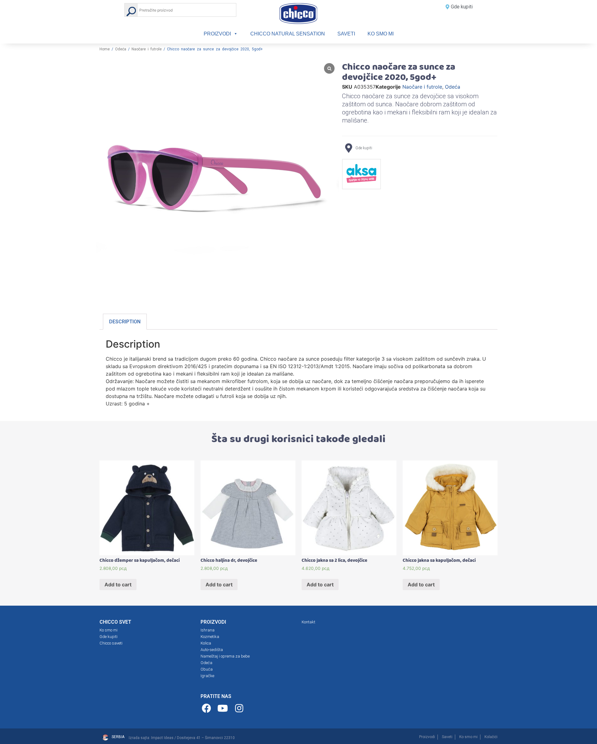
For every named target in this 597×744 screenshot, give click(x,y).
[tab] (125, 322)
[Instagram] (240, 708)
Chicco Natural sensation (287, 33)
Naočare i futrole (147, 49)
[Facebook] (207, 708)
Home (105, 49)
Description (125, 322)
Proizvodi (217, 33)
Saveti (346, 33)
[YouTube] (223, 708)
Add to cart (118, 584)
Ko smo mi (381, 33)
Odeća (120, 49)
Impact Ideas (162, 738)
